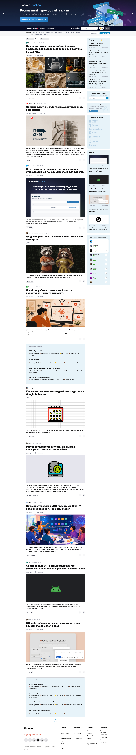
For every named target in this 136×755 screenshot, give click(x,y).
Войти (107, 28)
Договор (63, 743)
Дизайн (60, 32)
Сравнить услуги (65, 733)
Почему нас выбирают (66, 735)
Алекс (94, 281)
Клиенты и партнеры (66, 738)
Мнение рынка (38, 34)
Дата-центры (103, 737)
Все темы (28, 32)
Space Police (96, 254)
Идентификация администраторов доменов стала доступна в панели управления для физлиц (98, 170)
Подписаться (93, 110)
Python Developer (34, 359)
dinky (94, 240)
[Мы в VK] (30, 740)
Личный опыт (29, 34)
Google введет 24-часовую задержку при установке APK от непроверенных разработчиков (97, 189)
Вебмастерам (77, 730)
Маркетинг (66, 32)
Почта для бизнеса (91, 735)
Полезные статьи (104, 739)
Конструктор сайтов (66, 730)
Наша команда (103, 734)
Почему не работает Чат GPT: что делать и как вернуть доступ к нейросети (98, 72)
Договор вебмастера (79, 738)
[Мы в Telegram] (26, 740)
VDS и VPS (89, 733)
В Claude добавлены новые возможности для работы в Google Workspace (98, 209)
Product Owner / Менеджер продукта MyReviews (44, 368)
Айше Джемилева (97, 250)
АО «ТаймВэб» (33, 745)
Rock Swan (95, 268)
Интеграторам (77, 733)
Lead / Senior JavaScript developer (39, 377)
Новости (35, 32)
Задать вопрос (94, 33)
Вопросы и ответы (65, 741)
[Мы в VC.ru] (42, 740)
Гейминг (78, 32)
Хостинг (89, 730)
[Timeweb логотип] (40, 728)
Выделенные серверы (92, 741)
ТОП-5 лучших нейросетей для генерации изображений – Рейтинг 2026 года (98, 52)
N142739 (26, 747)
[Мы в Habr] (38, 740)
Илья (94, 272)
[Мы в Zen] (46, 740)
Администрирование (51, 32)
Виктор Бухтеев (96, 259)
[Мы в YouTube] (34, 740)
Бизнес (72, 32)
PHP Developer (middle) (35, 351)
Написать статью (104, 33)
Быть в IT (46, 34)
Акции (62, 748)
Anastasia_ (95, 245)
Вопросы (42, 28)
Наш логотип (77, 735)
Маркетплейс (50, 28)
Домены (89, 738)
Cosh (94, 277)
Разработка (41, 32)
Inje (93, 263)
